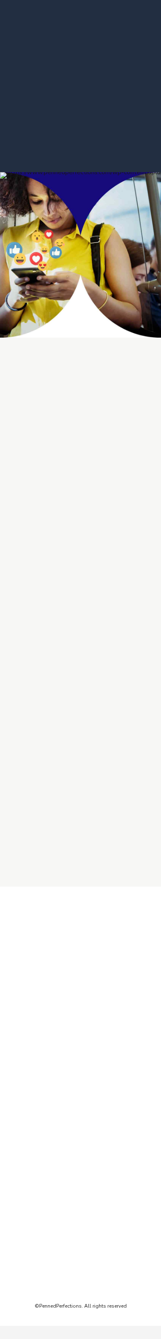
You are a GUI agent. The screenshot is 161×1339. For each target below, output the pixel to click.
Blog (18, 1057)
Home (19, 1017)
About (19, 1027)
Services (22, 1037)
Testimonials (27, 1047)
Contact (21, 1067)
